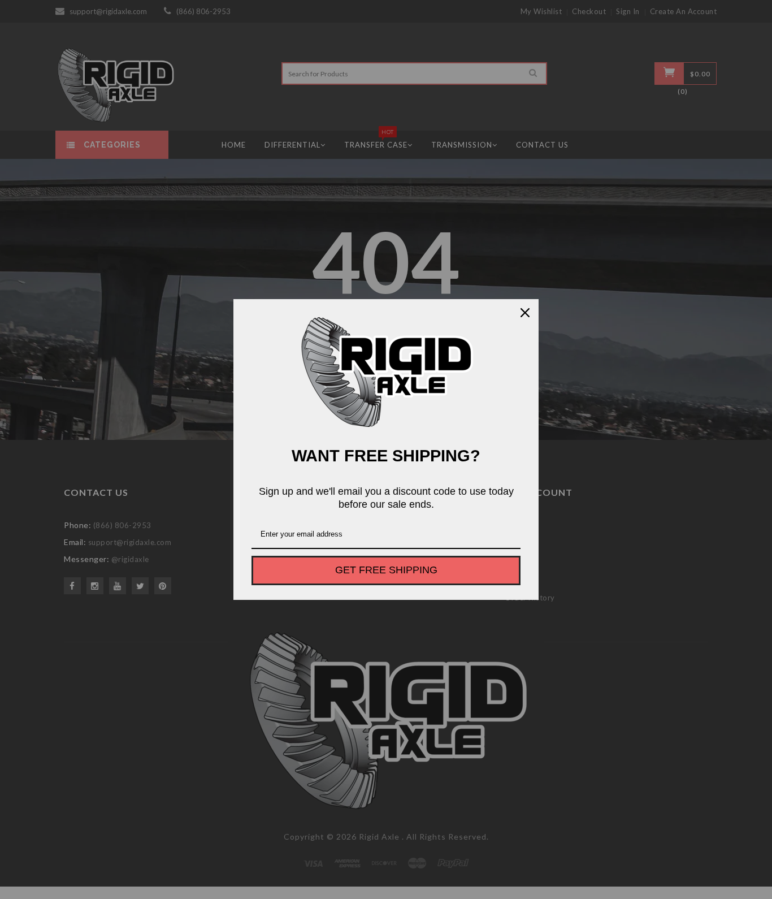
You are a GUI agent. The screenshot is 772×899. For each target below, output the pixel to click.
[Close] (525, 312)
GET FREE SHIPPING (386, 570)
